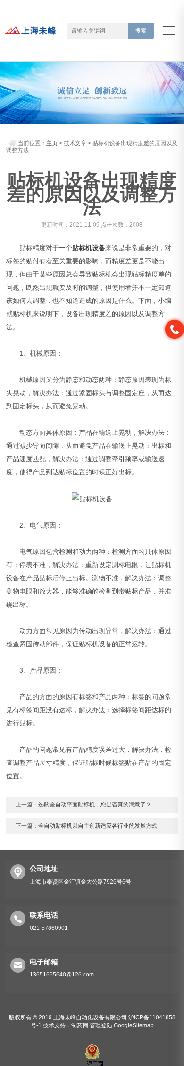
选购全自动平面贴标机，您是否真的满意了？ (94, 804)
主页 (52, 143)
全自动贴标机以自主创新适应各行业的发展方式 (97, 825)
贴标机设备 (88, 248)
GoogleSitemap (134, 1025)
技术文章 (75, 143)
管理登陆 (101, 1025)
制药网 (79, 1025)
